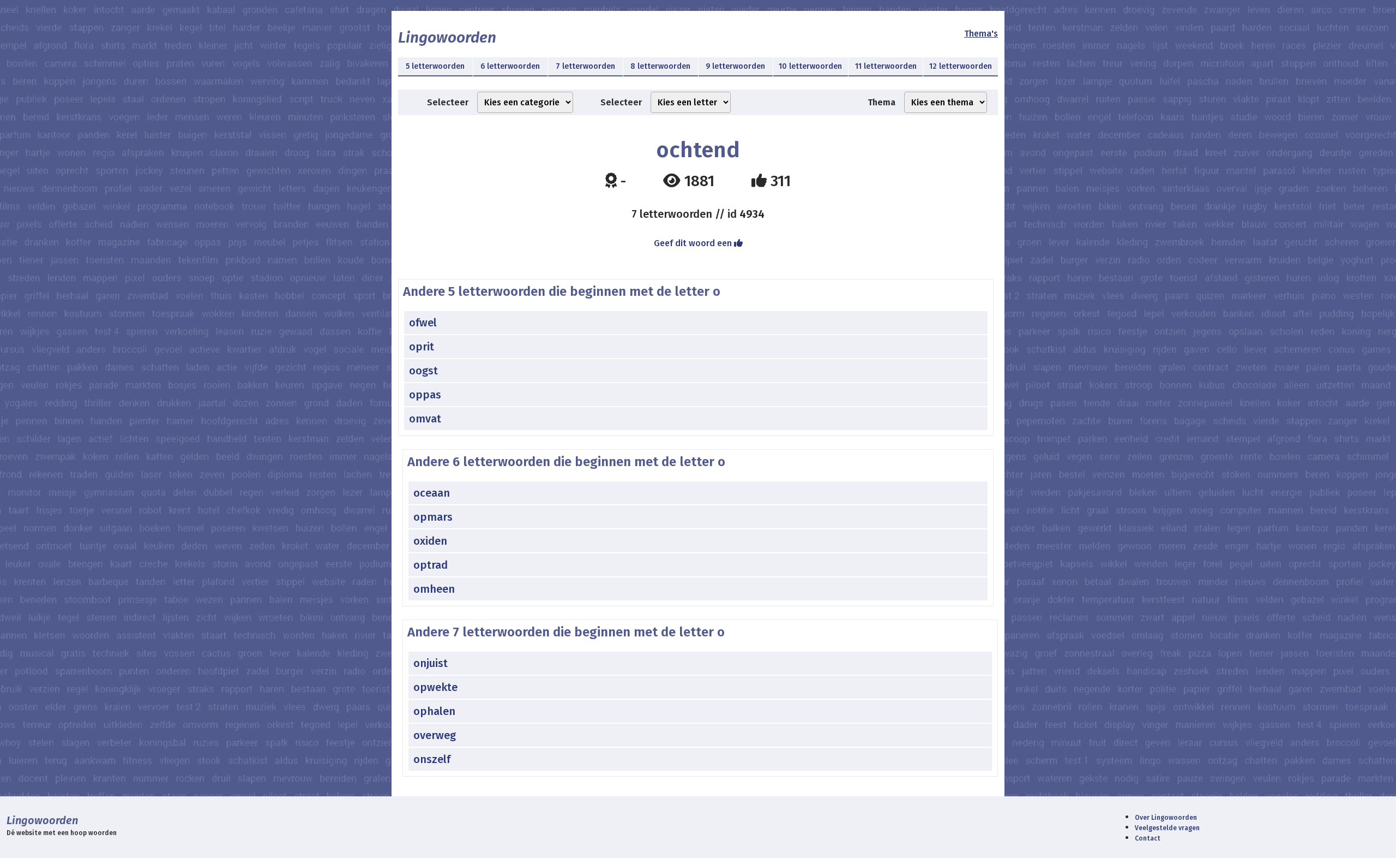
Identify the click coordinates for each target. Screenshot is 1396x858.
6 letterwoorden (510, 66)
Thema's (981, 33)
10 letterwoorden (810, 66)
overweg (434, 735)
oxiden (430, 540)
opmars (433, 516)
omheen (434, 588)
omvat (425, 418)
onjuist (430, 663)
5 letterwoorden (435, 66)
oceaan (431, 492)
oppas (425, 394)
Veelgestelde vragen (1167, 828)
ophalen (434, 711)
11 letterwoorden (886, 66)
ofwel (423, 322)
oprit (421, 346)
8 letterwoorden (660, 66)
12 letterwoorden (960, 66)
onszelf (431, 759)
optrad (430, 564)
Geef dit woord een (694, 243)
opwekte (435, 687)
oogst (423, 370)
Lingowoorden (447, 37)
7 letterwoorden (585, 66)
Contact (1147, 838)
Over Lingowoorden (1166, 817)
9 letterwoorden (735, 66)
